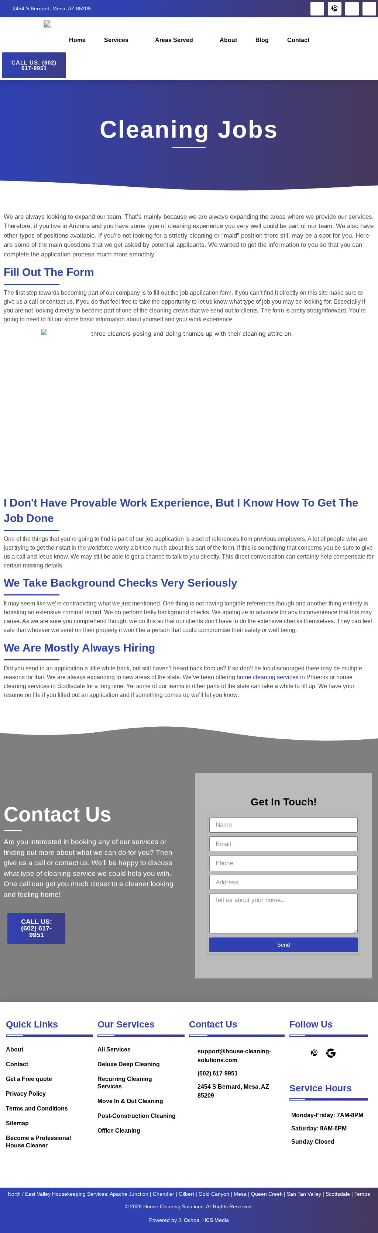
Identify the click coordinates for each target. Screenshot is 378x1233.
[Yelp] (352, 8)
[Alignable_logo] (334, 8)
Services (116, 40)
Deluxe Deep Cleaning (128, 1064)
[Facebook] (317, 8)
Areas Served (174, 40)
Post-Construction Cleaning (136, 1116)
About (228, 40)
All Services (114, 1049)
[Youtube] (369, 8)
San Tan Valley (304, 1194)
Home (77, 40)
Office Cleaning (118, 1130)
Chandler (163, 1194)
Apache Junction (129, 1194)
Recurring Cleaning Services (124, 1082)
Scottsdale (338, 1194)
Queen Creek (266, 1194)
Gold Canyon (214, 1194)
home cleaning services (268, 677)
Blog (262, 40)
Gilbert (186, 1194)
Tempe (362, 1194)
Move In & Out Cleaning (130, 1101)
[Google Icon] (331, 1053)
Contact (298, 40)
